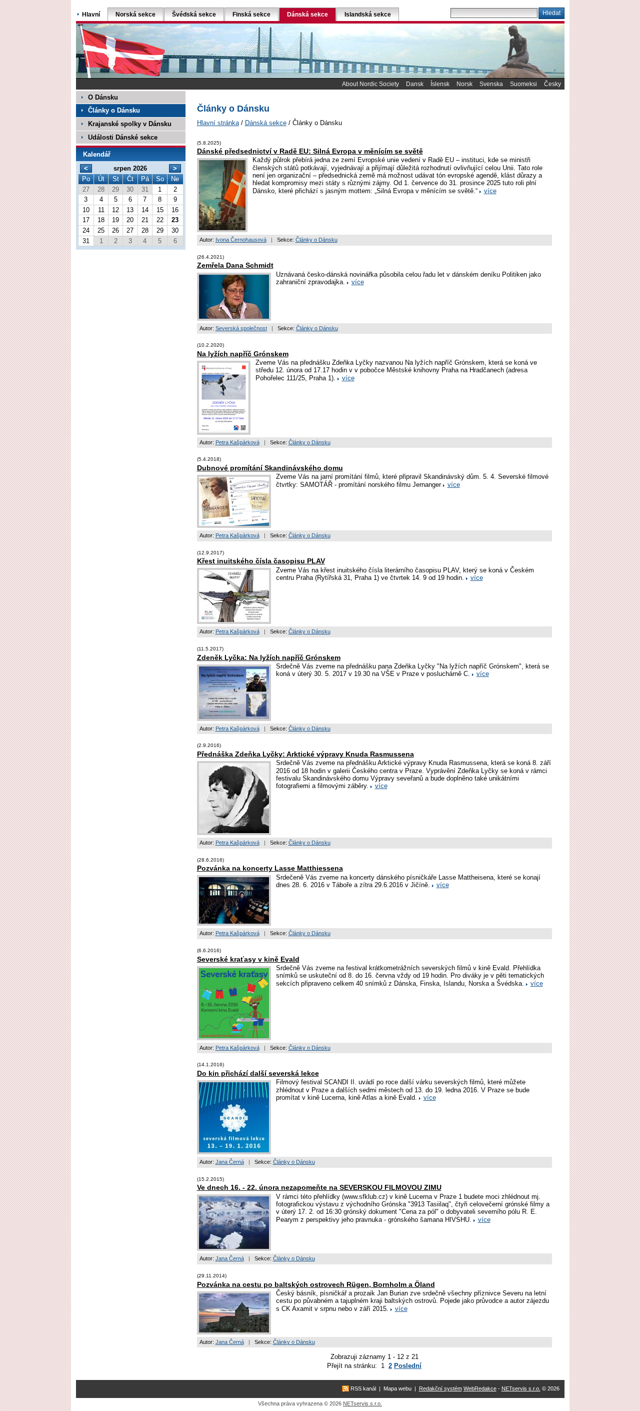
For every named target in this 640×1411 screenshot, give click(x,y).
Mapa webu (398, 1388)
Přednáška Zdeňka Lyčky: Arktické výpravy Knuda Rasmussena (305, 754)
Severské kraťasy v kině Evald (248, 959)
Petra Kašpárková (238, 442)
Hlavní (91, 15)
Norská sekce (136, 15)
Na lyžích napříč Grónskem (242, 354)
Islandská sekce (367, 15)
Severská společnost (241, 328)
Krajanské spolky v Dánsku (130, 124)
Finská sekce (251, 15)
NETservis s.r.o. (521, 1388)
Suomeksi (523, 84)
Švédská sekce (194, 15)
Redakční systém (440, 1388)
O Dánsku (103, 97)
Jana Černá (230, 1162)
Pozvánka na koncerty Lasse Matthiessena (270, 868)
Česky (552, 84)
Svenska (491, 84)
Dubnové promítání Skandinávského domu (270, 468)
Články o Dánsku (317, 240)
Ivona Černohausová (241, 240)
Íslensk (440, 84)
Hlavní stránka (218, 123)
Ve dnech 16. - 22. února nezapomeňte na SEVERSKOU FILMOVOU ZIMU (319, 1187)
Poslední (408, 1365)
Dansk (415, 84)
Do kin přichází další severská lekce (258, 1073)
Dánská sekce (265, 123)
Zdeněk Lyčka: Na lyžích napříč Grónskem (268, 657)
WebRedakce (480, 1388)
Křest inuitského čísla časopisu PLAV (261, 561)
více (490, 191)
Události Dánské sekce (123, 137)
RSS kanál (363, 1388)
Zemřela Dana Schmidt (235, 265)
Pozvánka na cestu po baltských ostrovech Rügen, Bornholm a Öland (316, 1284)
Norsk (464, 84)
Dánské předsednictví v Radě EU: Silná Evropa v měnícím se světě (310, 151)
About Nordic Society (370, 84)
